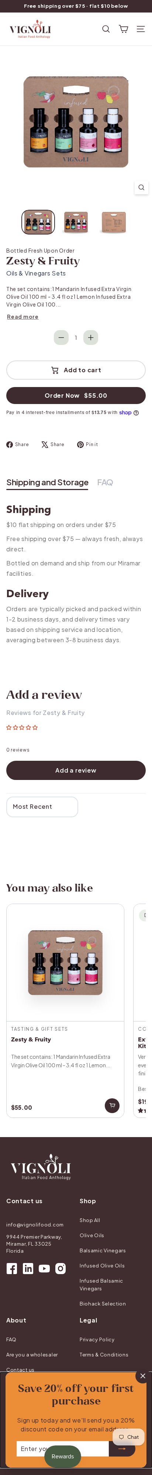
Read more (22, 316)
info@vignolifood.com (35, 1225)
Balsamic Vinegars (103, 1250)
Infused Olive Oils (102, 1266)
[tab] (47, 483)
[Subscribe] (122, 1449)
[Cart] (123, 29)
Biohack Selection (103, 1304)
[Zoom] (141, 187)
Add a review (76, 770)
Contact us (20, 1370)
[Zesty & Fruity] (65, 1011)
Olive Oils (92, 1235)
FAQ (11, 1339)
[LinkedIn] (28, 1268)
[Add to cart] (112, 1105)
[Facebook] (11, 1268)
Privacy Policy (97, 1339)
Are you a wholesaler (32, 1355)
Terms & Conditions (104, 1355)
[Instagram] (60, 1268)
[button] (22, 727)
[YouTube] (44, 1268)
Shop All (90, 1220)
